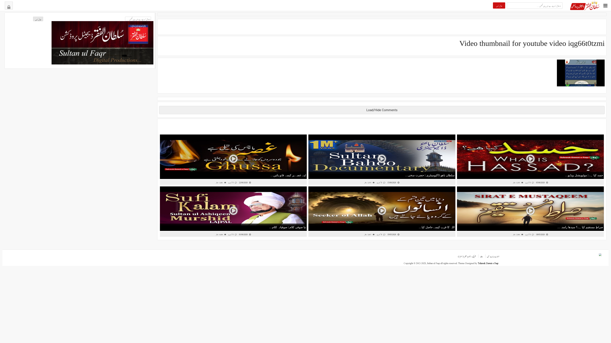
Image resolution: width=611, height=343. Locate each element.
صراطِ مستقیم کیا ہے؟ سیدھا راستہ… (580, 227)
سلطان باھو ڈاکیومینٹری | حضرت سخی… (430, 175)
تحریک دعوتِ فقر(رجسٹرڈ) (467, 256)
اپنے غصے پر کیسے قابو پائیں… (288, 175)
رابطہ (481, 256)
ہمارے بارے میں (493, 256)
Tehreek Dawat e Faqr (488, 262)
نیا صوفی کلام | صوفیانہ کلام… (287, 227)
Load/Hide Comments (381, 110)
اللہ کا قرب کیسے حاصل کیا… (437, 227)
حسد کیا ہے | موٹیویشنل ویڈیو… (584, 175)
